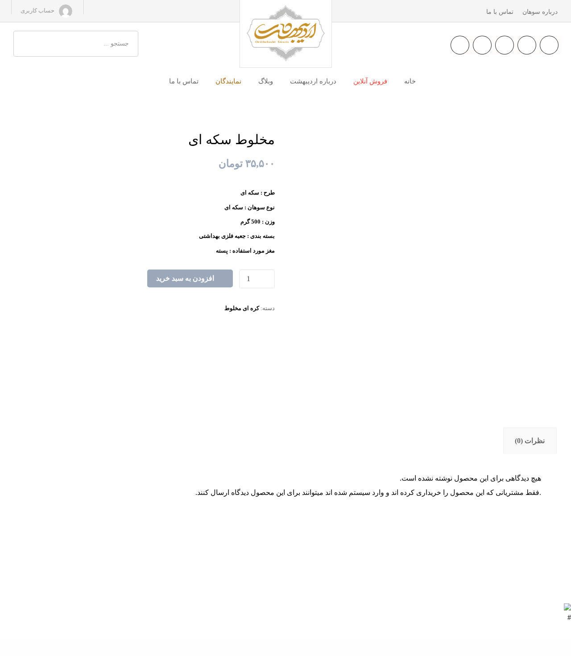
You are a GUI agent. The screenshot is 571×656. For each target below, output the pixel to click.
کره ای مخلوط (241, 308)
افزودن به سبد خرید (185, 278)
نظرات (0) (530, 440)
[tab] (530, 441)
